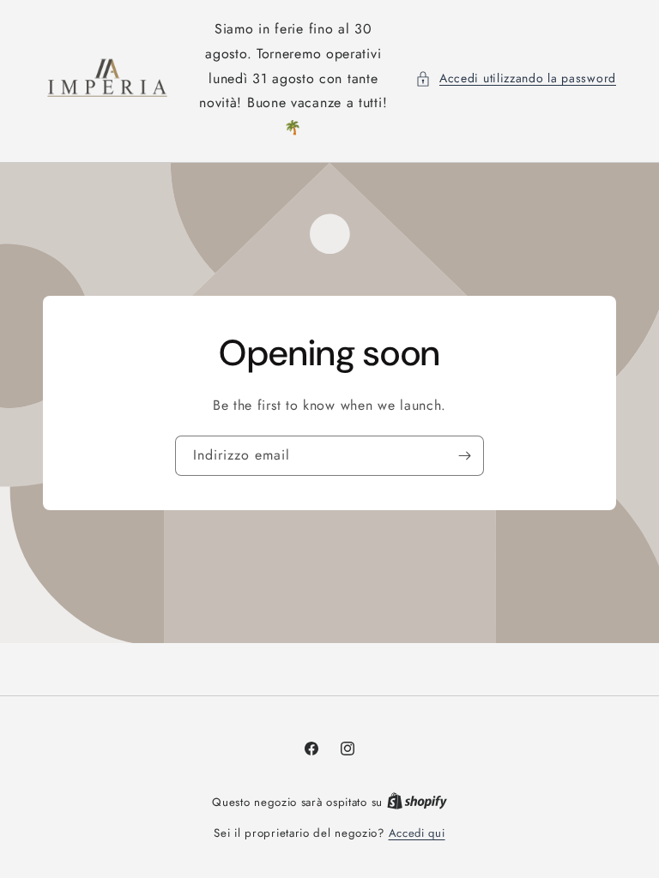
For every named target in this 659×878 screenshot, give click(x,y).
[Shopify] (417, 802)
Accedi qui (417, 833)
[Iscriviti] (464, 456)
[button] (515, 78)
